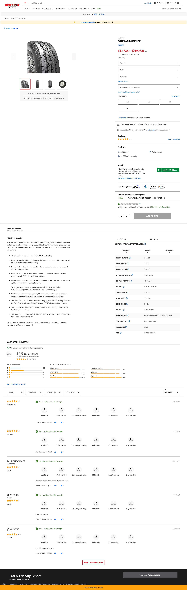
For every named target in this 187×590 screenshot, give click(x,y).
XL (128, 108)
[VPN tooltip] (121, 333)
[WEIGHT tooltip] (123, 287)
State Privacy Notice (44, 584)
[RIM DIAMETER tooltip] (128, 269)
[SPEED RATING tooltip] (128, 315)
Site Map (83, 584)
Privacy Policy (13, 584)
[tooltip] (139, 204)
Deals (99, 9)
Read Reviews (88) (174, 139)
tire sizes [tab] (153, 239)
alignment (151, 130)
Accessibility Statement (72, 584)
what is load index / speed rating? (129, 92)
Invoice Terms (33, 584)
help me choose (123, 81)
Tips (72, 9)
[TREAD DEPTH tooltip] (128, 292)
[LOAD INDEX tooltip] (127, 298)
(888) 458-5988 (99, 14)
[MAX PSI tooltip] (123, 310)
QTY (120, 216)
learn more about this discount (129, 178)
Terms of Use (23, 584)
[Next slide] (74, 56)
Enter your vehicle (88, 22)
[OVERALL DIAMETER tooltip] (132, 275)
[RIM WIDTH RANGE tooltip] (131, 281)
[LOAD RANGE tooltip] (127, 304)
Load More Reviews (93, 562)
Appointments (60, 9)
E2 (149, 102)
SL (170, 102)
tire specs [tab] (121, 239)
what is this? (176, 96)
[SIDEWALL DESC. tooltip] (129, 321)
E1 (128, 102)
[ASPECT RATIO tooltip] (128, 263)
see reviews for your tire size (16, 384)
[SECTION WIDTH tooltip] (130, 258)
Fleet (93, 9)
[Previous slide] (13, 56)
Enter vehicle (123, 117)
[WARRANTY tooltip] (126, 327)
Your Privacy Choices (58, 584)
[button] (26, 370)
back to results (12, 28)
